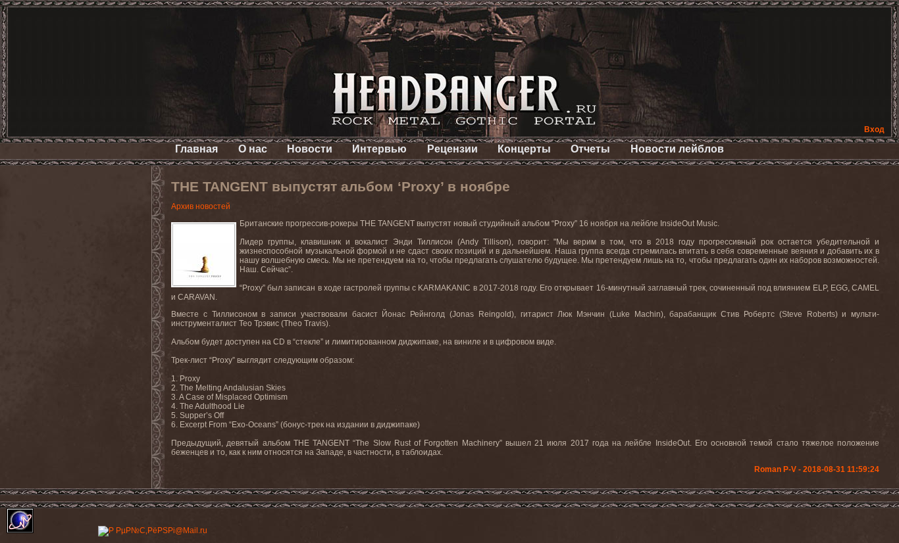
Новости (309, 148)
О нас (252, 148)
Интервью (379, 148)
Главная (196, 148)
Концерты (524, 148)
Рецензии (452, 148)
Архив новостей (200, 206)
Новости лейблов (677, 148)
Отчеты (590, 148)
